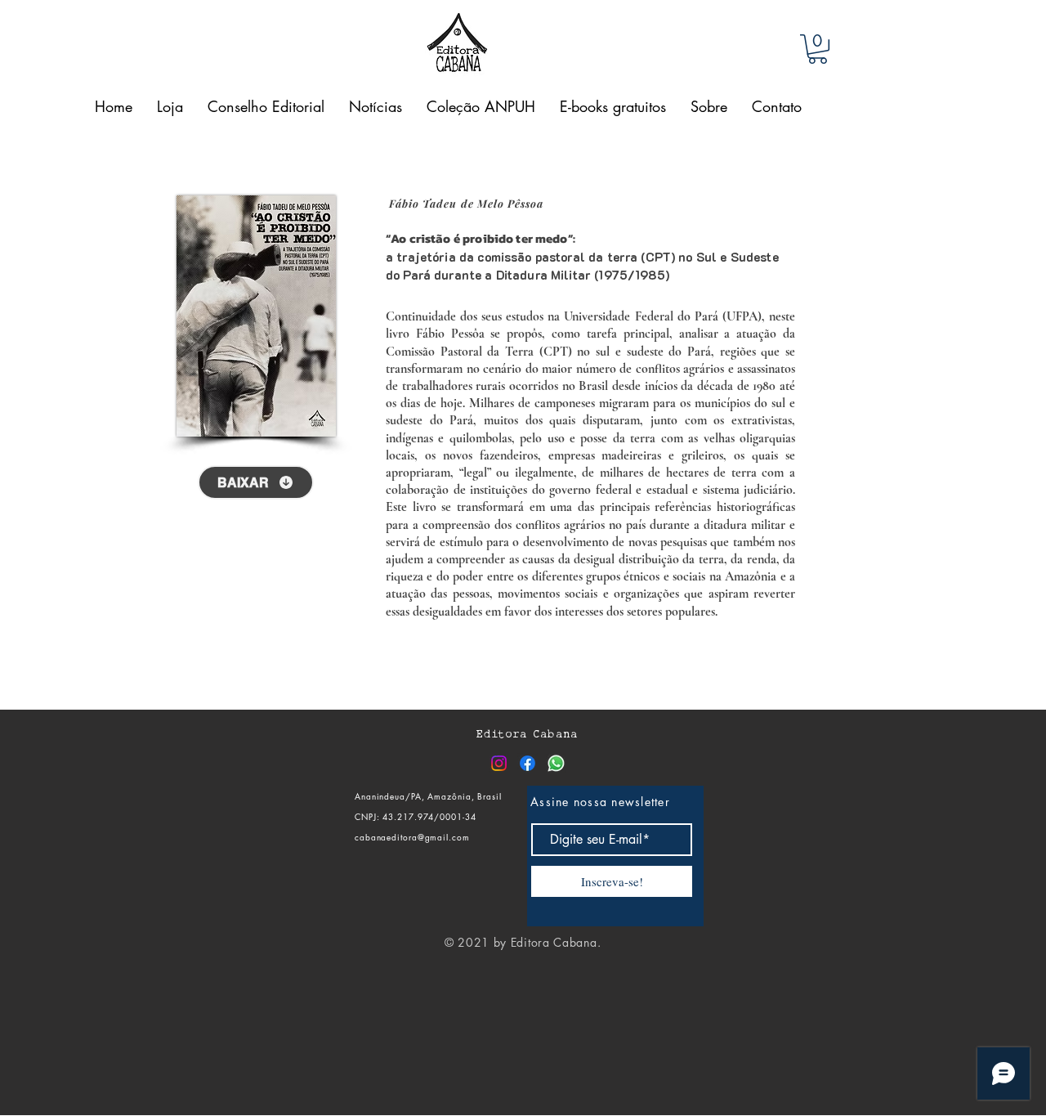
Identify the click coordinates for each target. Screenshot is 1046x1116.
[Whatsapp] (556, 763)
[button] (817, 49)
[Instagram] (499, 763)
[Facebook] (527, 763)
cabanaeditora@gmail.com (412, 837)
